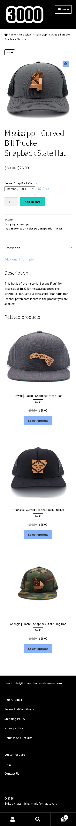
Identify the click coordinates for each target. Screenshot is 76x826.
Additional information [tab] (19, 259)
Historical (17, 228)
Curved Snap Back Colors (20, 183)
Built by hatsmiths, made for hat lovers (30, 803)
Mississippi (25, 34)
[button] (66, 64)
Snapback (46, 228)
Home (12, 34)
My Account (12, 819)
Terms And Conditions (19, 709)
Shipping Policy (14, 719)
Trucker (57, 228)
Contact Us (11, 773)
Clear (46, 188)
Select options (38, 421)
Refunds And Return (17, 738)
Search (38, 819)
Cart (58, 816)
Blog (7, 764)
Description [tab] (12, 248)
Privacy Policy (13, 728)
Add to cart (32, 202)
